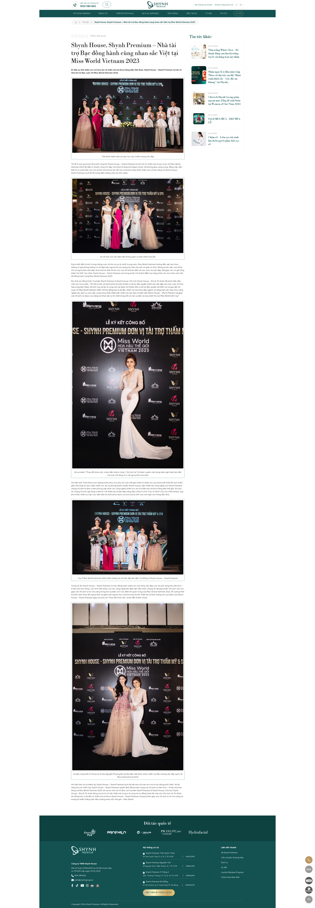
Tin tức (223, 13)
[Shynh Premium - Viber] (309, 880)
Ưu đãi (239, 13)
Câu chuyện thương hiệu (232, 858)
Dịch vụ (224, 863)
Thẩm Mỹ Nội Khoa (125, 13)
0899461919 (190, 876)
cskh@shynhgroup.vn (83, 880)
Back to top (309, 899)
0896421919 (190, 866)
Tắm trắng (172, 13)
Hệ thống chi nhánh (203, 5)
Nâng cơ (103, 13)
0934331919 (190, 857)
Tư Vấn (208, 13)
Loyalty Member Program (232, 872)
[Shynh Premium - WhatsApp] (309, 890)
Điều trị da (191, 13)
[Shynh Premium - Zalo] (309, 869)
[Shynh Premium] (157, 5)
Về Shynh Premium (81, 13)
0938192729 (190, 885)
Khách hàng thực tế (224, 5)
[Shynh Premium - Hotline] (309, 860)
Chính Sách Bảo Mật (230, 877)
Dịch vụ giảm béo (150, 13)
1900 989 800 (80, 876)
